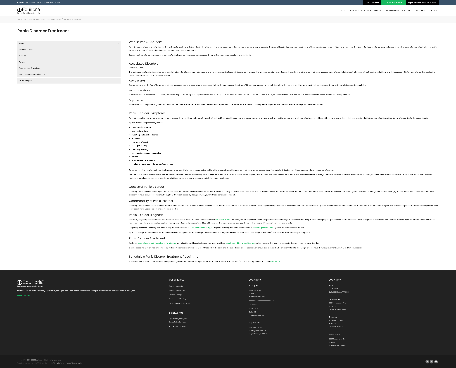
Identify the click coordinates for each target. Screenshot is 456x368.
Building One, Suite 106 (257, 331)
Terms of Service (71, 363)
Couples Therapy (175, 294)
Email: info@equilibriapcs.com (50, 2)
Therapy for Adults (176, 286)
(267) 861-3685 (181, 326)
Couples (22, 56)
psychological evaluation (263, 227)
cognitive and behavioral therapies (241, 243)
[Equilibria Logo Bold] (29, 10)
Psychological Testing (177, 299)
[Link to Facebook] (427, 361)
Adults (21, 43)
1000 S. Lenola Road (256, 327)
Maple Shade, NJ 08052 (258, 334)
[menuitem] (372, 2)
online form (275, 261)
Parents (22, 62)
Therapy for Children (177, 290)
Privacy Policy (57, 363)
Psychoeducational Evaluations (32, 74)
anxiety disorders (222, 219)
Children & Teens (26, 49)
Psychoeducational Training (179, 303)
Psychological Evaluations (29, 68)
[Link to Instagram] (431, 361)
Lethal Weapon (25, 80)
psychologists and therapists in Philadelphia (157, 243)
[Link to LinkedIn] (436, 361)
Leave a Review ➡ (24, 296)
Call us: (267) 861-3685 (27, 2)
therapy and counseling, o (201, 227)
